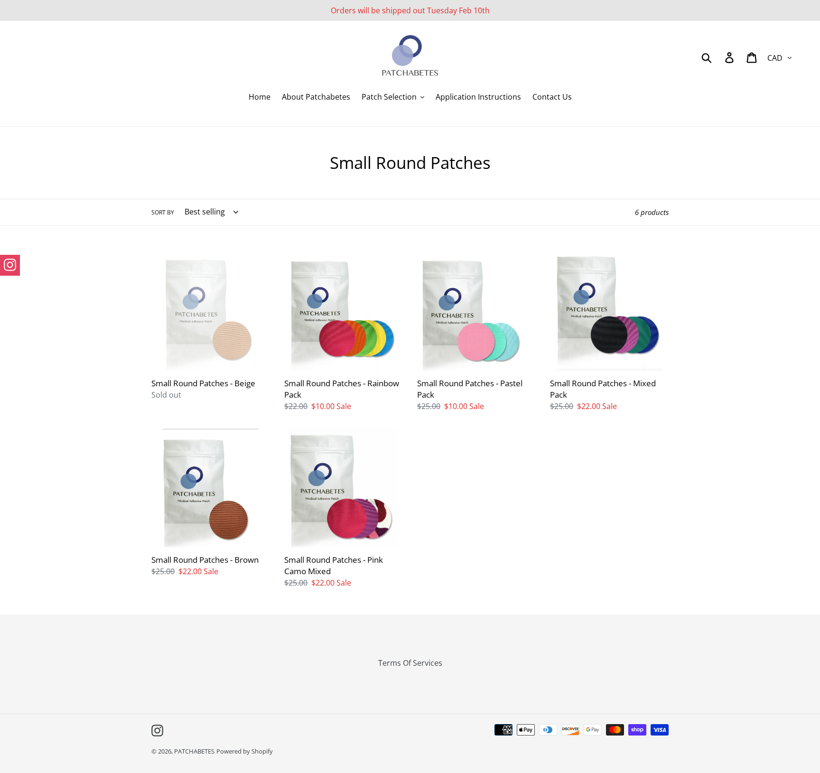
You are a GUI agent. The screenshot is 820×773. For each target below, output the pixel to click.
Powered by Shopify (244, 751)
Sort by (162, 212)
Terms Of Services (410, 663)
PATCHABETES (194, 751)
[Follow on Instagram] (10, 265)
